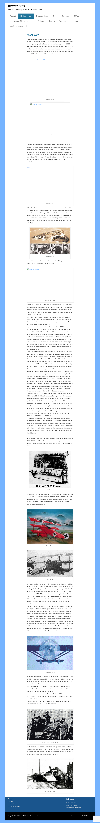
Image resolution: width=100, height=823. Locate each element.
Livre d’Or (74, 21)
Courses (65, 16)
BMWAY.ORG (16, 6)
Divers (52, 21)
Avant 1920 (33, 34)
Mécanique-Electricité (19, 21)
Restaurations (42, 16)
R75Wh (77, 16)
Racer (55, 16)
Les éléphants (39, 21)
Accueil (13, 16)
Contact (62, 21)
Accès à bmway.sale (19, 26)
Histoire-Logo (26, 16)
